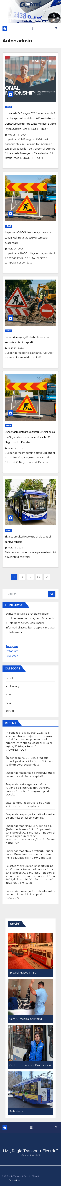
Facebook (12, 655)
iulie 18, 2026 (15, 448)
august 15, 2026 (17, 135)
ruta (8, 702)
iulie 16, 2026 (15, 548)
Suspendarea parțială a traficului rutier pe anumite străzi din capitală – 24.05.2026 (30, 894)
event (9, 678)
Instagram (12, 651)
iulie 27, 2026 (15, 249)
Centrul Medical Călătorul (25, 1018)
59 (38, 577)
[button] (56, 28)
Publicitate (16, 1111)
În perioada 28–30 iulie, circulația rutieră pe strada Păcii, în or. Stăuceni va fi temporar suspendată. (28, 237)
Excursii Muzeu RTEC (22, 972)
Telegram (12, 646)
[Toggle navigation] (31, 28)
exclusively (13, 686)
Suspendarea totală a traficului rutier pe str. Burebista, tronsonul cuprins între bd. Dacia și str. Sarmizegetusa (29, 854)
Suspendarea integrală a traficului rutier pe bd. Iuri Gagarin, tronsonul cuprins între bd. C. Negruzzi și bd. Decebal (30, 437)
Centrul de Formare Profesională (30, 1065)
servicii (10, 710)
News (8, 107)
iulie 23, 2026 (16, 348)
